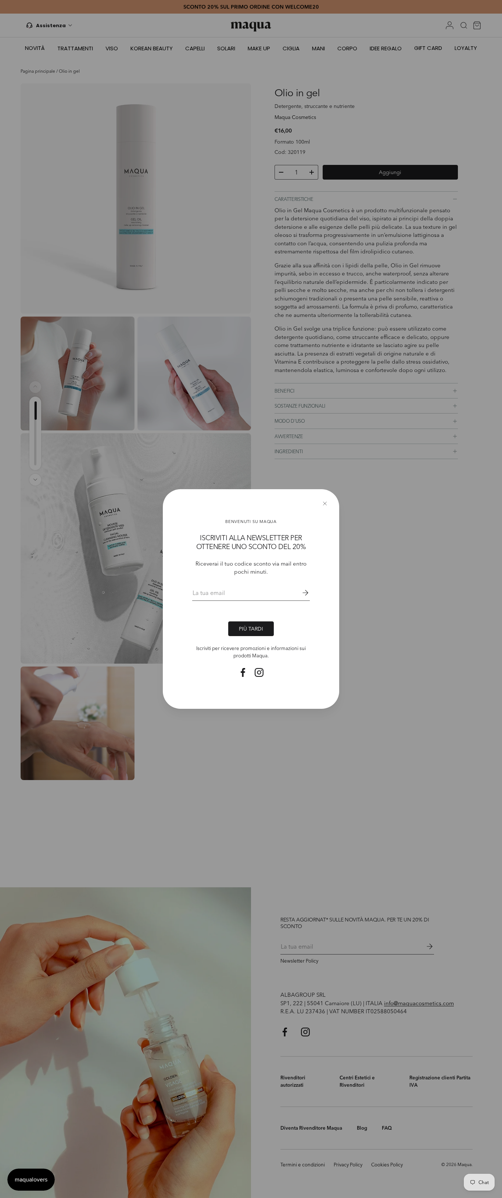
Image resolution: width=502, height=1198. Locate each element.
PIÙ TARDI (251, 628)
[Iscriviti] (300, 593)
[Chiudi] (325, 503)
